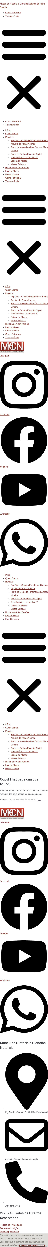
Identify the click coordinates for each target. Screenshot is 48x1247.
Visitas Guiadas (18, 164)
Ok (21, 1245)
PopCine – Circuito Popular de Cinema (29, 140)
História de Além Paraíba (17, 168)
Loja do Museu (12, 171)
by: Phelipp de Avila (9, 1232)
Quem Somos (11, 134)
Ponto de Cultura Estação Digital (26, 154)
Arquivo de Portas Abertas (23, 144)
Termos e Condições (9, 1228)
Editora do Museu (19, 161)
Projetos (9, 137)
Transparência (12, 16)
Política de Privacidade (11, 1225)
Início (7, 130)
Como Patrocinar (13, 13)
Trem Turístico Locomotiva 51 (24, 157)
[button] (24, 69)
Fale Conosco (12, 174)
